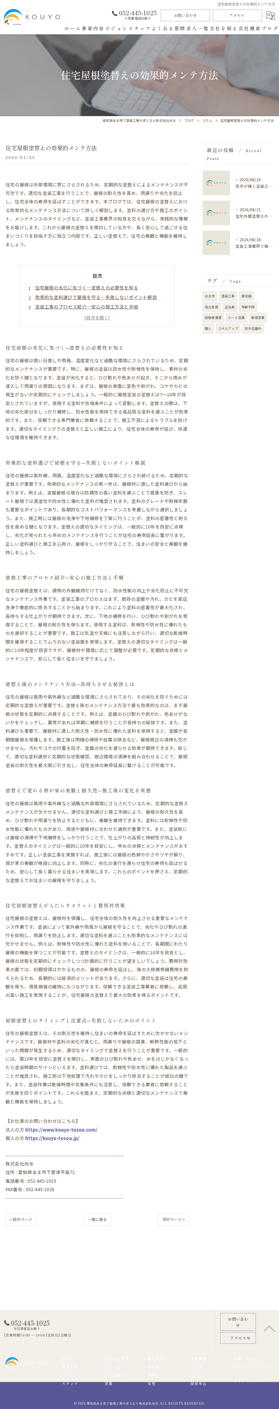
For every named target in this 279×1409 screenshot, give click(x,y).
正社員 (230, 306)
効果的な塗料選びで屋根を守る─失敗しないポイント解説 (96, 297)
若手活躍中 (253, 328)
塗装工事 (228, 296)
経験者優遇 (213, 317)
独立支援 (211, 306)
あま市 (210, 296)
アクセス (237, 15)
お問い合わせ (185, 15)
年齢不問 (248, 306)
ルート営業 (236, 317)
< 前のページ (21, 1219)
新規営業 (258, 317)
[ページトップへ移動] (269, 1328)
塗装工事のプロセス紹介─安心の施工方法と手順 (86, 306)
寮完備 (246, 296)
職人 (208, 328)
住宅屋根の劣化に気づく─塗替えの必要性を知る (86, 287)
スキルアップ (228, 328)
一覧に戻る (97, 1219)
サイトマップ (245, 1380)
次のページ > (173, 1219)
